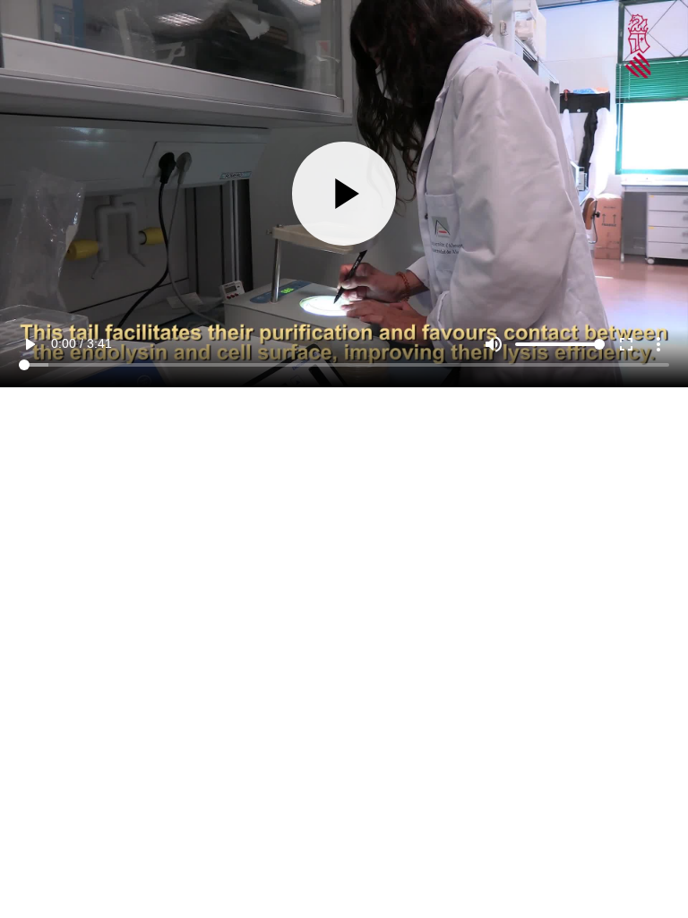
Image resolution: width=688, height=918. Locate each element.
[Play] (343, 458)
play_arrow (29, 875)
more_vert (658, 875)
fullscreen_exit (626, 875)
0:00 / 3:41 (81, 874)
